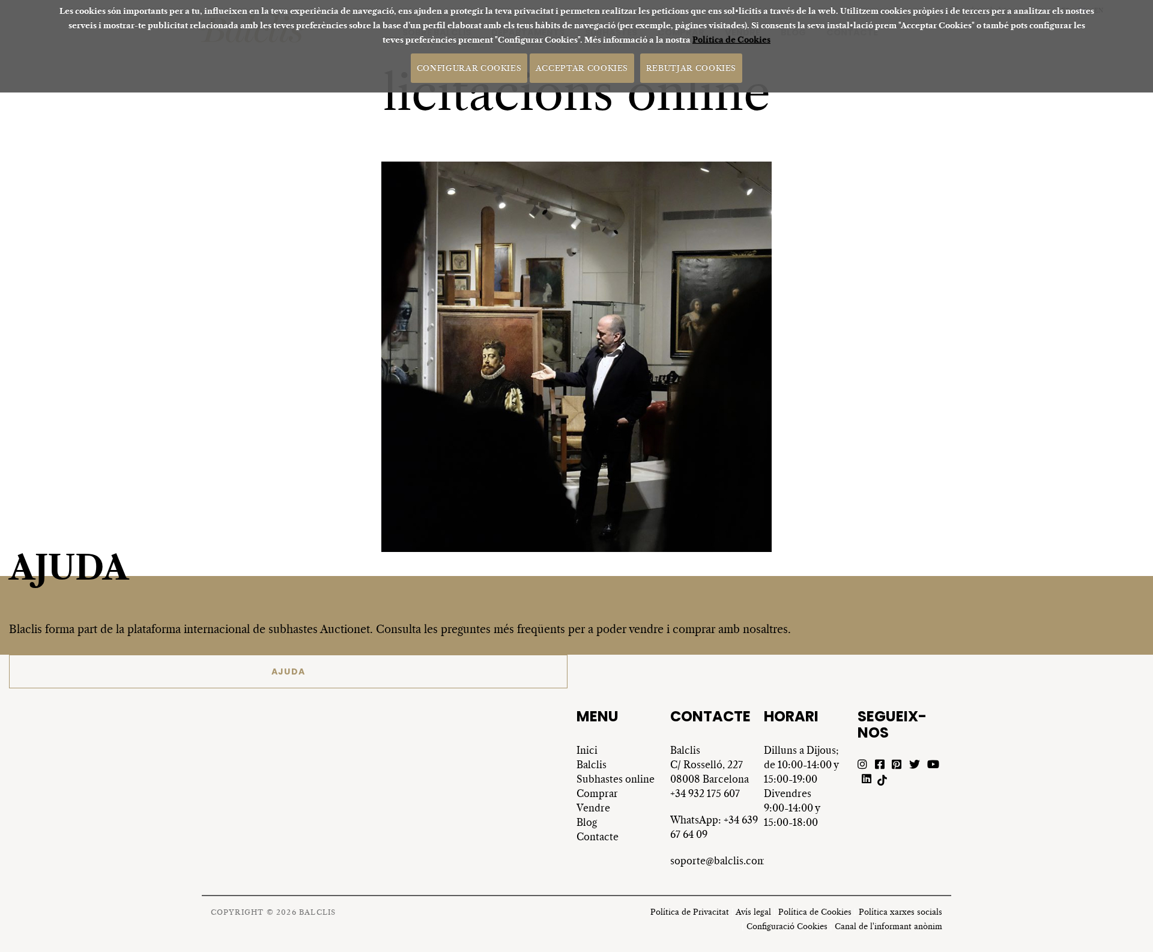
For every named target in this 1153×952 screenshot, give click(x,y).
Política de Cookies (731, 40)
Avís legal (753, 912)
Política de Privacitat (689, 912)
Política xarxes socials (900, 912)
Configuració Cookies (787, 926)
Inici (587, 750)
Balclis (591, 765)
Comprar (597, 793)
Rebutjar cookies (691, 67)
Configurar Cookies (469, 67)
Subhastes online (615, 779)
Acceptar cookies (582, 67)
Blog (586, 822)
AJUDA (288, 671)
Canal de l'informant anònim (888, 926)
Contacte (597, 837)
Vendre (593, 808)
